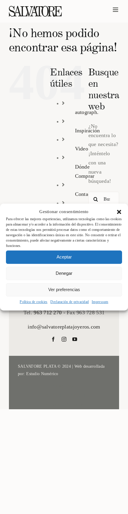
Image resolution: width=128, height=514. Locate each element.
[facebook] (53, 339)
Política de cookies (33, 302)
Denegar (64, 273)
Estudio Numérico (42, 374)
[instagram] (64, 339)
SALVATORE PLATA (37, 366)
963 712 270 (48, 312)
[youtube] (74, 339)
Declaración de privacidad (69, 302)
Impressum (100, 302)
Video (81, 149)
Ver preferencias (64, 289)
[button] (119, 212)
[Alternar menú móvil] (116, 10)
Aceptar (64, 256)
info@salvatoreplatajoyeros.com (64, 327)
